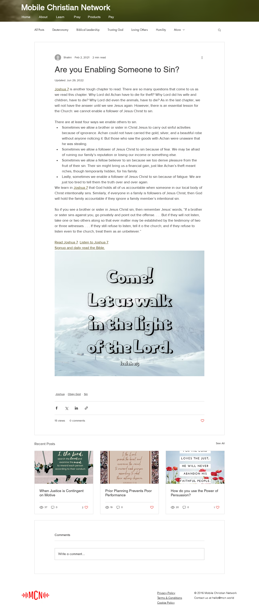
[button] (43, 16)
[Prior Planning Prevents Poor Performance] (129, 467)
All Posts (39, 30)
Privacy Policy (166, 593)
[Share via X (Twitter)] (66, 408)
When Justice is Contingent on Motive (61, 493)
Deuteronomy (60, 30)
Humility (161, 30)
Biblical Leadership (88, 30)
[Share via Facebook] (56, 408)
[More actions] (202, 57)
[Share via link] (86, 408)
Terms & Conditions (169, 598)
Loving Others (139, 30)
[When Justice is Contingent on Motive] (64, 467)
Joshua (60, 394)
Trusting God (115, 30)
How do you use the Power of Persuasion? (194, 493)
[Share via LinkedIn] (76, 408)
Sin (86, 394)
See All (220, 443)
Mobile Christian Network (65, 7)
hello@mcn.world (223, 598)
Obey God (74, 394)
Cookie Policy (166, 602)
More (177, 30)
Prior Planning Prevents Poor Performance (128, 493)
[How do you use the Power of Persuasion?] (195, 467)
